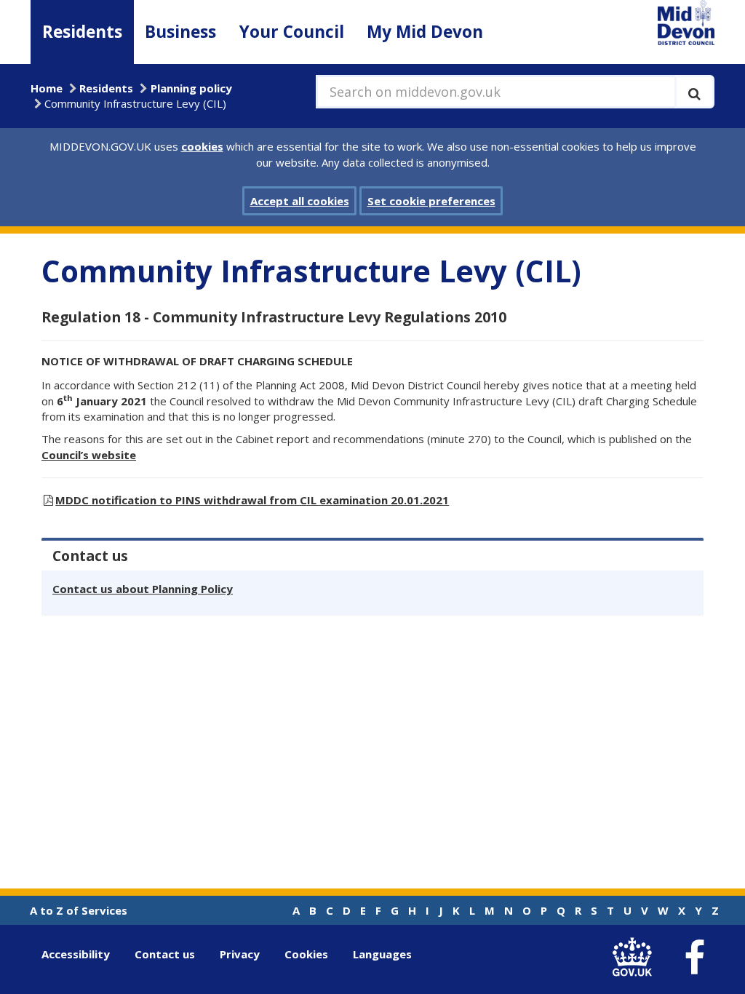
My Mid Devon (425, 31)
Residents (82, 31)
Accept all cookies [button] (299, 201)
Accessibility (75, 954)
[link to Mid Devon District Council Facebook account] (694, 957)
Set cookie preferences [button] (431, 201)
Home (47, 88)
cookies (202, 146)
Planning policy (191, 88)
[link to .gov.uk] (635, 957)
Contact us (165, 954)
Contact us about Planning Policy (142, 588)
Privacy (240, 954)
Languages (382, 954)
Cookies (306, 954)
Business (180, 31)
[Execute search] (694, 91)
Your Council (291, 31)
